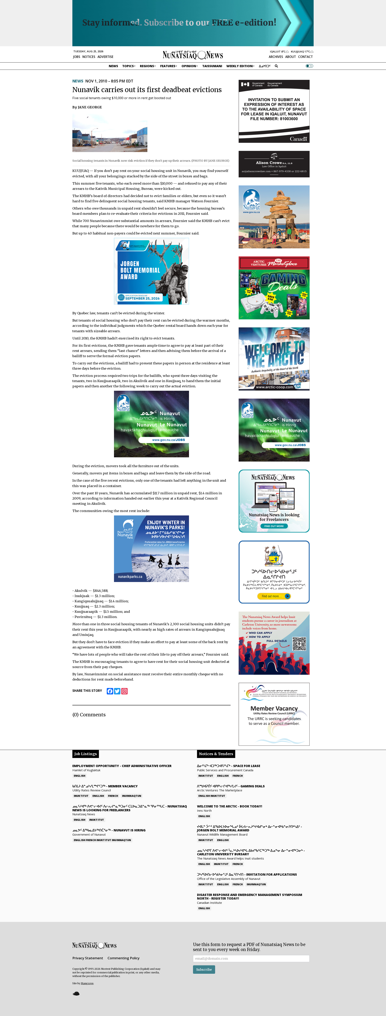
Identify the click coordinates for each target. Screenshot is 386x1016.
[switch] (309, 66)
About (290, 57)
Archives (276, 57)
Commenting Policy (124, 958)
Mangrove (87, 983)
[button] (76, 993)
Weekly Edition (239, 66)
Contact (305, 57)
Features (167, 66)
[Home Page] (193, 54)
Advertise (105, 57)
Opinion (189, 66)
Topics (128, 66)
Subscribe (204, 970)
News (113, 66)
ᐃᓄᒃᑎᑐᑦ (265, 66)
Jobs (76, 57)
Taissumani (212, 66)
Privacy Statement (87, 958)
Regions (147, 66)
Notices (88, 57)
